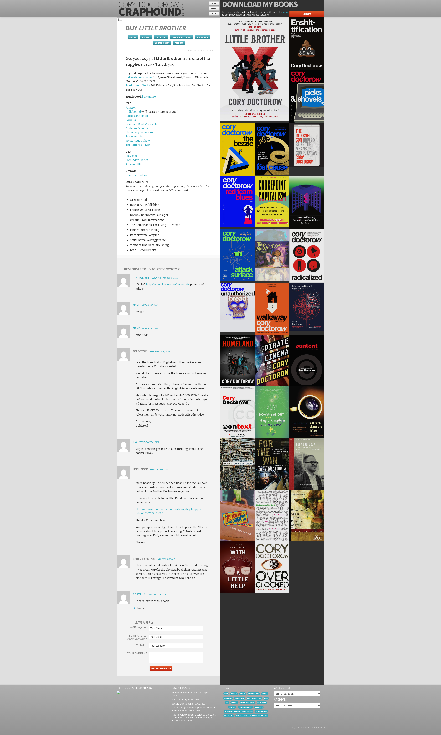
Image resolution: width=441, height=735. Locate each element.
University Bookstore (139, 132)
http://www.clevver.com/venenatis (167, 284)
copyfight (239, 698)
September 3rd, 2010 (149, 442)
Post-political (179, 699)
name (136, 305)
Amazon (131, 107)
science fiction (245, 707)
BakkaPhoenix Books (139, 77)
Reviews (146, 37)
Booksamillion (135, 136)
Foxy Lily (139, 594)
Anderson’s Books (137, 128)
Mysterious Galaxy (138, 140)
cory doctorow (254, 698)
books (265, 694)
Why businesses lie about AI (187, 692)
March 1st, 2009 (170, 278)
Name (138, 627)
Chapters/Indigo (136, 175)
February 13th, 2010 (160, 351)
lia (135, 442)
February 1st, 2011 (159, 469)
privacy (232, 707)
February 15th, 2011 (167, 558)
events (234, 702)
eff (227, 702)
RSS (214, 13)
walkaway (228, 716)
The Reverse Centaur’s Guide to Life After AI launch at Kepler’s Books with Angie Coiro (194, 717)
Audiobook (202, 37)
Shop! (306, 14)
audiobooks (253, 694)
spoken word (261, 711)
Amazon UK (133, 164)
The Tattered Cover (138, 144)
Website (141, 644)
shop (285, 12)
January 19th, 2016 (156, 594)
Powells (131, 120)
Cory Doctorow (206, 50)
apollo (234, 694)
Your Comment (137, 653)
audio (242, 694)
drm (266, 698)
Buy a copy (161, 37)
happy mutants (247, 702)
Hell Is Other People (182, 703)
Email (214, 8)
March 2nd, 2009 (150, 305)
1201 (226, 694)
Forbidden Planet (137, 160)
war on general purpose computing (252, 716)
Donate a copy (162, 43)
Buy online (149, 96)
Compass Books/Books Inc (142, 124)
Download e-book (181, 37)
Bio (214, 3)
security (259, 707)
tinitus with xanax (147, 278)
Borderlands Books (138, 85)
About (132, 37)
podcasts (261, 702)
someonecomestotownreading (239, 711)
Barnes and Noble (137, 116)
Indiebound (133, 111)
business (228, 698)
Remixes (179, 43)
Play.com (131, 155)
